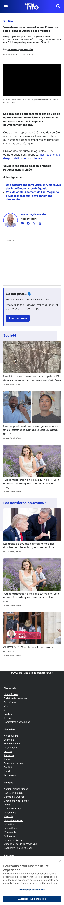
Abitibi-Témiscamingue (16, 788)
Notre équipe (11, 694)
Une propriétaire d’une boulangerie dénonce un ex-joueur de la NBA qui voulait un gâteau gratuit (30, 430)
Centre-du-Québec (14, 796)
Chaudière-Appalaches (16, 800)
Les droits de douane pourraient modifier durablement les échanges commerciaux (28, 546)
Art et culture (11, 735)
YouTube (8, 714)
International (10, 747)
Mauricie (8, 816)
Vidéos (7, 706)
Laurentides (10, 828)
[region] (32, 880)
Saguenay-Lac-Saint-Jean (18, 847)
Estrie (7, 804)
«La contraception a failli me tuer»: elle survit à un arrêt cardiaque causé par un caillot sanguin (31, 484)
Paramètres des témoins (17, 722)
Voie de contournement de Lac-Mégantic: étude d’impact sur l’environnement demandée (33, 195)
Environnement (12, 743)
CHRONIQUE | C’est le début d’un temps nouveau (28, 649)
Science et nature (13, 763)
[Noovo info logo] (32, 6)
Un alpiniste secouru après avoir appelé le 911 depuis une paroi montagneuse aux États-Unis (32, 378)
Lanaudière (10, 812)
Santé (7, 759)
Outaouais (9, 836)
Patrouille (9, 755)
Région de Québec (14, 840)
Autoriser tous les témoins (32, 898)
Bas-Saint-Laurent (13, 792)
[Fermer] (60, 860)
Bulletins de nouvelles (15, 698)
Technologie (10, 775)
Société (8, 21)
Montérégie (10, 832)
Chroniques (10, 702)
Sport (7, 771)
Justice (8, 751)
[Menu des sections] (6, 6)
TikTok (7, 717)
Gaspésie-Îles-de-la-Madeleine (20, 843)
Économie (9, 739)
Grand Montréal (12, 808)
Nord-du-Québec (13, 820)
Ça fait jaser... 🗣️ (19, 294)
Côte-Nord (9, 824)
